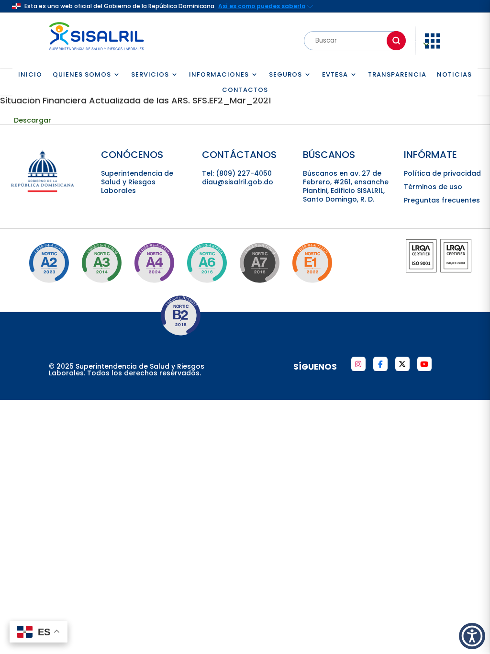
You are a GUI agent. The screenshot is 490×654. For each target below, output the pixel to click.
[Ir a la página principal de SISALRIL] (97, 52)
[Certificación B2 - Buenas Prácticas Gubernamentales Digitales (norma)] (180, 315)
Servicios (150, 75)
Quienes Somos (82, 75)
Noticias (454, 75)
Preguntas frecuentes (442, 200)
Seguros (285, 75)
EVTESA (335, 75)
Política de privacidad (442, 173)
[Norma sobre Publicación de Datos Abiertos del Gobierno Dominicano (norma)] (101, 263)
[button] (472, 636)
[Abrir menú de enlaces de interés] (432, 48)
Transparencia (397, 75)
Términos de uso (433, 187)
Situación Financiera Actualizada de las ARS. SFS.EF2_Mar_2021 (135, 100)
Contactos (245, 90)
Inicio (30, 75)
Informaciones (219, 75)
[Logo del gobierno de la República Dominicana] (43, 190)
